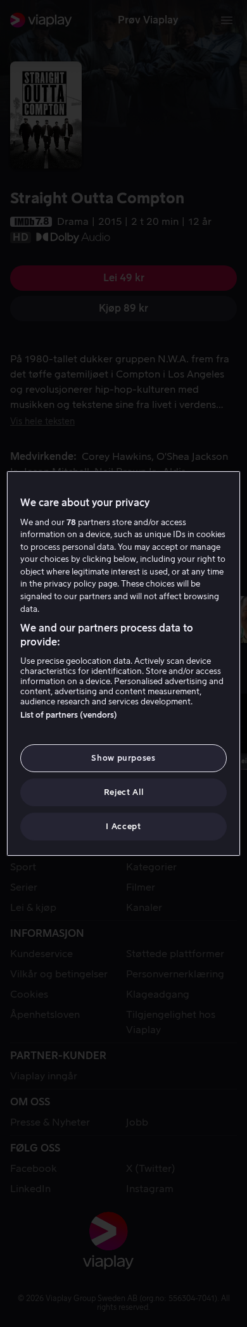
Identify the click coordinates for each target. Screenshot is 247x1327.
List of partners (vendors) (68, 715)
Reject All (124, 792)
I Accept (123, 826)
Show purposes (123, 758)
